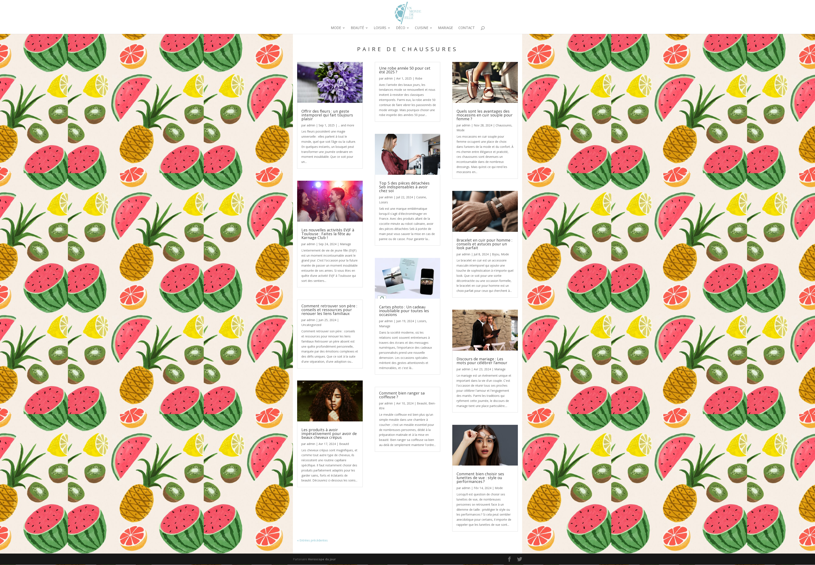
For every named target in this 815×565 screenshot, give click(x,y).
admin (311, 125)
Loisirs (380, 28)
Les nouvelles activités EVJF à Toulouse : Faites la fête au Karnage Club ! (327, 233)
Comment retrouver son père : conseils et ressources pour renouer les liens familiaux (329, 309)
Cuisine (421, 28)
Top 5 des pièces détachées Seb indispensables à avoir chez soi (404, 186)
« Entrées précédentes (312, 540)
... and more (346, 125)
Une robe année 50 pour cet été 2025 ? (404, 70)
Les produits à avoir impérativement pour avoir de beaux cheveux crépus (329, 433)
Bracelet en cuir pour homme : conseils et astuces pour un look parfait (484, 244)
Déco (400, 28)
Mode (336, 28)
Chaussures (503, 125)
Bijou (495, 254)
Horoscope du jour (322, 559)
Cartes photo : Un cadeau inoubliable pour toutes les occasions (404, 310)
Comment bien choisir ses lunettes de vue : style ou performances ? (480, 477)
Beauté (357, 28)
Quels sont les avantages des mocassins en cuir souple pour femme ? (485, 115)
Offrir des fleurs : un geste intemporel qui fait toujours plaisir (327, 115)
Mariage (445, 28)
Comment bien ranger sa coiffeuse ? (402, 394)
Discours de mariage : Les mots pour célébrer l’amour (482, 360)
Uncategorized (311, 325)
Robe (418, 78)
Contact (466, 28)
